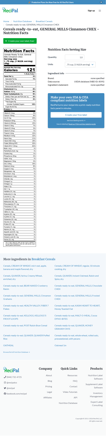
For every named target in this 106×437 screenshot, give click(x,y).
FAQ (75, 381)
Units (50, 64)
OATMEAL (8, 345)
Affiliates (47, 397)
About (49, 375)
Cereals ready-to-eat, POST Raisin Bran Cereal (25, 325)
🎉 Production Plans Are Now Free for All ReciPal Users (51, 2)
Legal (49, 392)
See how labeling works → (76, 120)
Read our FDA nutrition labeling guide (82, 124)
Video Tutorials (70, 392)
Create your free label (76, 114)
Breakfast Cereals (44, 21)
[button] (99, 10)
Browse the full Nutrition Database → (16, 352)
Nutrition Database (22, 21)
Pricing (48, 386)
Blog (50, 381)
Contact (73, 386)
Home (6, 21)
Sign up (91, 10)
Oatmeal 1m (60, 345)
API (75, 397)
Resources (72, 375)
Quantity (52, 57)
